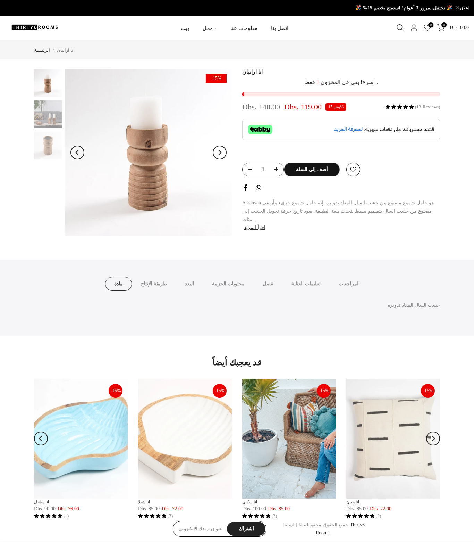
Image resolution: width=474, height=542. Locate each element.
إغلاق (13, 8)
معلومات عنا (243, 28)
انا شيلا (144, 502)
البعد (189, 283)
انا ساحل (41, 502)
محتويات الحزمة (228, 283)
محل (208, 28)
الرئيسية (42, 50)
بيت (185, 28)
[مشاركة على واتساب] (258, 187)
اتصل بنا (279, 28)
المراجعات (349, 283)
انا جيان (352, 502)
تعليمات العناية (306, 283)
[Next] (220, 152)
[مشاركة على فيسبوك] (245, 187)
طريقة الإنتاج (154, 283)
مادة (118, 283)
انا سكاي (249, 502)
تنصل (268, 283)
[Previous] (77, 152)
